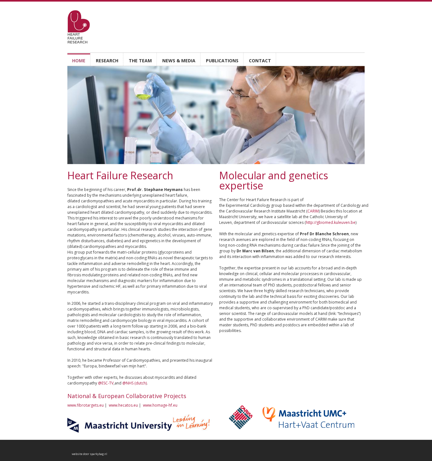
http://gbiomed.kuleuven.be (330, 222)
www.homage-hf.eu (160, 405)
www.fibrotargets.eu (85, 405)
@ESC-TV (106, 383)
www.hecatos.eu (123, 405)
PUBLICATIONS (222, 61)
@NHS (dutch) (134, 383)
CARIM (313, 211)
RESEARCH (107, 61)
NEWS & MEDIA (178, 61)
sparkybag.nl (98, 454)
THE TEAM (140, 61)
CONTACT (260, 61)
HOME (78, 61)
